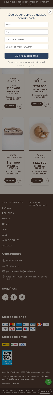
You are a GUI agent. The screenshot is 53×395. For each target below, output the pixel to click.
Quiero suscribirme (26, 55)
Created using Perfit (26, 65)
